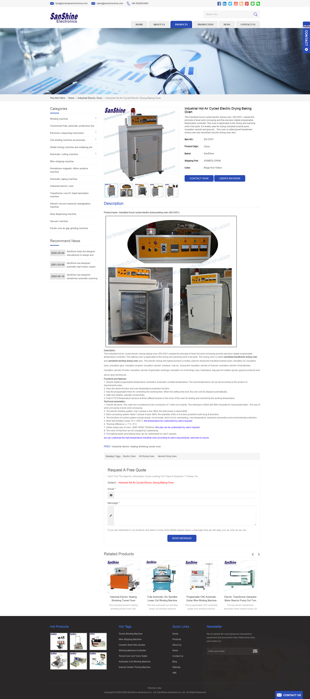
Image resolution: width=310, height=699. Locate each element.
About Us (176, 645)
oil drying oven (146, 456)
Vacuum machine (59, 221)
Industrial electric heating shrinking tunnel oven (136, 446)
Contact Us (177, 656)
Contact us (248, 24)
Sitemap (176, 667)
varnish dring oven (167, 456)
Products (181, 24)
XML (174, 673)
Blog (174, 661)
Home (139, 24)
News (227, 24)
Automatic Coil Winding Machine (135, 661)
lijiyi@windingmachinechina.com (71, 3)
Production (205, 24)
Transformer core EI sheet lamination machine (69, 195)
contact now (199, 178)
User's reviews (229, 178)
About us (159, 24)
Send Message (182, 538)
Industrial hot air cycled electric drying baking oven (146, 482)
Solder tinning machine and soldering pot (71, 147)
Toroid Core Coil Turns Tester (133, 656)
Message (114, 503)
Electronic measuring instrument (67, 133)
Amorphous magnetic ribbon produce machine (69, 170)
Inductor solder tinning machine (135, 667)
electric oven (129, 456)
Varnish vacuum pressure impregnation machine (70, 205)
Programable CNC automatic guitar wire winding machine (201, 599)
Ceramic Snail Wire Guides (132, 645)
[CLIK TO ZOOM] (141, 144)
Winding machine (59, 118)
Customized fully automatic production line (72, 125)
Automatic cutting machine (64, 154)
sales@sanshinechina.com (110, 3)
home (71, 98)
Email (112, 489)
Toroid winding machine (130, 634)
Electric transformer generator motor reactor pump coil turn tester (240, 599)
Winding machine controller (132, 650)
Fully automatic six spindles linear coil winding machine (162, 599)
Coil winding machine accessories (67, 140)
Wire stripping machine (62, 161)
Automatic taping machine (63, 179)
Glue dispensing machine (63, 214)
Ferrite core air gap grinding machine (69, 228)
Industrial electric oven (90, 98)
